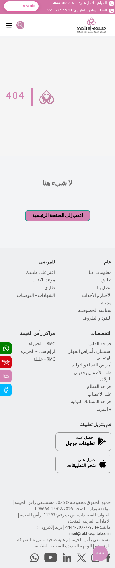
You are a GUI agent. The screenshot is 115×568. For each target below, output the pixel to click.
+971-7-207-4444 (82, 528)
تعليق (106, 280)
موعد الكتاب (43, 280)
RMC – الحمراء (42, 344)
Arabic (29, 6)
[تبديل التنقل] (9, 25)
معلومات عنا (100, 273)
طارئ (50, 288)
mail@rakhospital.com (90, 534)
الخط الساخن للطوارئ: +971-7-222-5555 (77, 10)
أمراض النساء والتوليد (91, 365)
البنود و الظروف (96, 318)
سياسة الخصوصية (94, 311)
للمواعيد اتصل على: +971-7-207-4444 (80, 3)
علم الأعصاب (99, 394)
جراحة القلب (99, 344)
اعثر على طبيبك (40, 273)
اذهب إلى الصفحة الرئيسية (57, 215)
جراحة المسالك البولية (91, 402)
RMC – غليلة (44, 359)
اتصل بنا (104, 288)
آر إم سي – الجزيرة (38, 352)
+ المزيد (104, 409)
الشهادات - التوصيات (36, 296)
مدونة (106, 303)
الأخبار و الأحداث (96, 296)
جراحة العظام (99, 387)
